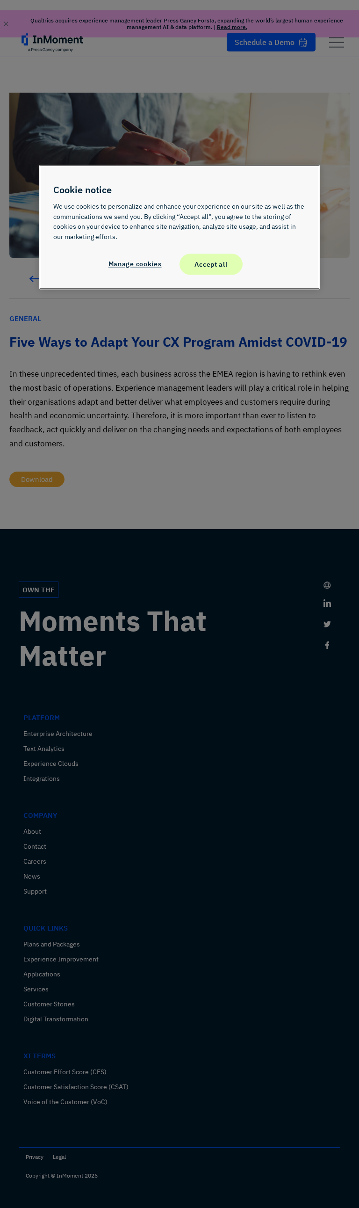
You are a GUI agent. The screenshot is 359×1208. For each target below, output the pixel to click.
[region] (179, 227)
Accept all (210, 264)
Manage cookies (135, 263)
